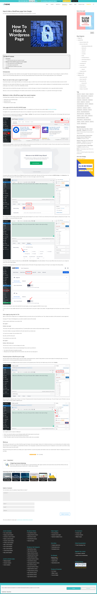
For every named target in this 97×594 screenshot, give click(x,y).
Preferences (88, 588)
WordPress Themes (85, 138)
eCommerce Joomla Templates (9, 536)
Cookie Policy (4, 591)
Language (85, 107)
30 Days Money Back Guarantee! (80, 567)
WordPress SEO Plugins (52, 109)
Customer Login (81, 4)
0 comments (34, 13)
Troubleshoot (80, 73)
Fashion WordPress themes (32, 557)
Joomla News (82, 63)
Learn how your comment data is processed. (25, 519)
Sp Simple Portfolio (85, 57)
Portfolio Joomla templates (8, 542)
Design (79, 38)
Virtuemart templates (7, 562)
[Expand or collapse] (68, 56)
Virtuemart (83, 61)
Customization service (56, 547)
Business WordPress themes (33, 553)
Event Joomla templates (8, 546)
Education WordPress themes (33, 555)
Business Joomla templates (8, 538)
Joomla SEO (79, 107)
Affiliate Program (55, 573)
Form (86, 103)
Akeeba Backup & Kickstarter (86, 46)
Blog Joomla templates (8, 552)
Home (47, 4)
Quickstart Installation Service (57, 536)
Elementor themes (31, 540)
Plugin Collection (82, 77)
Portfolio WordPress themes (33, 570)
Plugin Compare (82, 79)
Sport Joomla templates (8, 548)
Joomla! (52, 4)
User (78, 123)
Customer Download (79, 534)
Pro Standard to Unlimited (80, 553)
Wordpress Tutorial (24, 13)
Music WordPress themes (32, 572)
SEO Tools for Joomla (87, 119)
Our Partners (54, 571)
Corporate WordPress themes (33, 566)
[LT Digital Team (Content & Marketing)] (7, 464)
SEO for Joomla (80, 119)
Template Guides (82, 71)
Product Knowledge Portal (80, 545)
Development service (55, 549)
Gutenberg (91, 103)
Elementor (83, 83)
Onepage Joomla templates (8, 534)
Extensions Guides (83, 44)
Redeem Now (74, 1)
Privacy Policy (9, 591)
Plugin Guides (29, 13)
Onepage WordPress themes (33, 534)
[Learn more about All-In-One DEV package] (85, 176)
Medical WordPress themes (32, 568)
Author (5, 460)
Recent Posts (10, 460)
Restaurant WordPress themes (33, 558)
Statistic (87, 121)
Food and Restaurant (80, 103)
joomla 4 (86, 105)
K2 (82, 55)
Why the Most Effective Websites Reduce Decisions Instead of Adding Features (85, 132)
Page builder (87, 113)
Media (89, 109)
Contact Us (88, 4)
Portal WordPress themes (32, 538)
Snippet (78, 121)
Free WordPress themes (32, 532)
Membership (64, 4)
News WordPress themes (32, 551)
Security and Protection (81, 117)
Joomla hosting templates (8, 550)
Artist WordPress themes (32, 564)
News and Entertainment (85, 111)
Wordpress (80, 75)
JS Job (83, 53)
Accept (73, 588)
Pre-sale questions (55, 532)
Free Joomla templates (8, 532)
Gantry (83, 69)
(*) (57, 557)
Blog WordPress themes (32, 549)
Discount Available (55, 575)
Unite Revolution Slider (85, 59)
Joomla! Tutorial (82, 67)
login (89, 107)
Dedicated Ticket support (56, 534)
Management (79, 109)
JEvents (83, 51)
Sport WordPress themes (32, 576)
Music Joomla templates (8, 544)
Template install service (56, 545)
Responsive (90, 115)
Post (86, 115)
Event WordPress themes (32, 574)
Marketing (85, 109)
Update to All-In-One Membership (82, 555)
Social (82, 121)
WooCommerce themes (32, 536)
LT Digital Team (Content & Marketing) (9, 13)
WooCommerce (83, 123)
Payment (78, 115)
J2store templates (7, 564)
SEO (87, 117)
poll (83, 115)
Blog (75, 4)
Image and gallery (80, 105)
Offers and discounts (80, 113)
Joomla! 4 (81, 65)
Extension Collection (83, 42)
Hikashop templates (7, 560)
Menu (78, 111)
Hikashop (83, 48)
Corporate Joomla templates (9, 540)
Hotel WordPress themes (32, 560)
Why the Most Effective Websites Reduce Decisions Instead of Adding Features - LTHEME (84, 137)
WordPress (58, 4)
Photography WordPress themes (33, 562)
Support (70, 4)
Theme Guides (82, 85)
